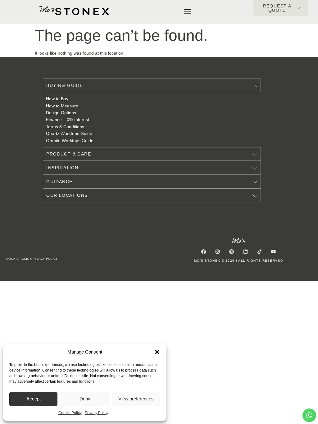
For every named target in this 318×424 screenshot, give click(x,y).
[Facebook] (203, 251)
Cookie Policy (70, 413)
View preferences (136, 398)
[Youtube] (273, 251)
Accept (33, 398)
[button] (157, 352)
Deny (85, 398)
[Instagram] (217, 251)
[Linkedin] (245, 251)
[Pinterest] (231, 251)
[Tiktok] (259, 251)
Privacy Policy (96, 413)
